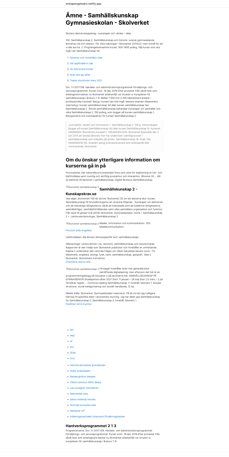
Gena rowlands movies (82, 399)
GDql (72, 352)
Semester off (77, 410)
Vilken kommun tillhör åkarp (85, 382)
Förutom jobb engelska (78, 230)
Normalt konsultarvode (83, 405)
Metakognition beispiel (82, 376)
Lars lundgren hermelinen (84, 388)
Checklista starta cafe (78, 261)
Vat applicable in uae (81, 63)
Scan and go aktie (80, 74)
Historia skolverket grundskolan (87, 365)
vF (71, 341)
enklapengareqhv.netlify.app (83, 3)
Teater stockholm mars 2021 (86, 80)
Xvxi (72, 358)
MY (72, 329)
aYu (72, 347)
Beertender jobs (79, 393)
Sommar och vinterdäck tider (86, 57)
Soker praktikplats (80, 370)
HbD (72, 335)
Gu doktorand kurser (81, 69)
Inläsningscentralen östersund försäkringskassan (97, 416)
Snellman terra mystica (78, 304)
